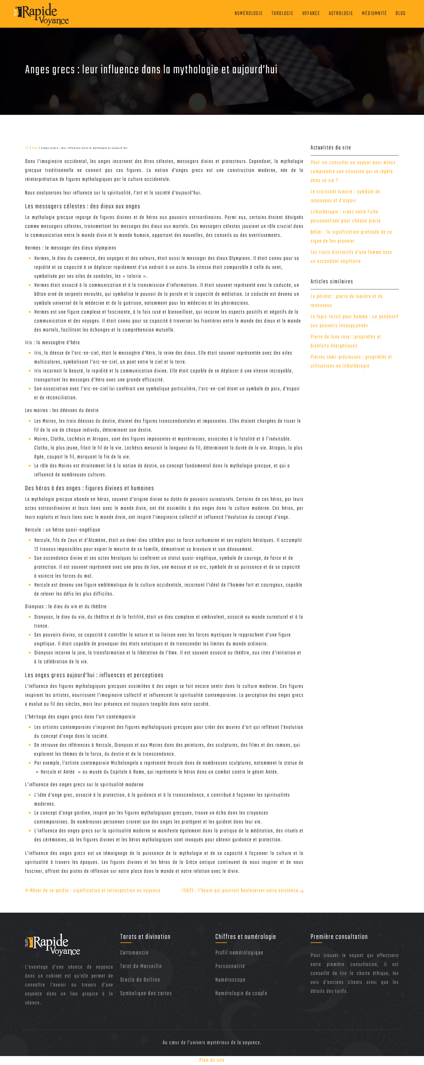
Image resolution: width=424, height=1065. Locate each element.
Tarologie (283, 14)
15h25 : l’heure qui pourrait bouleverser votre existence (240, 891)
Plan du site (212, 1060)
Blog (401, 14)
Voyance (311, 14)
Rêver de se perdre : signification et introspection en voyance (95, 891)
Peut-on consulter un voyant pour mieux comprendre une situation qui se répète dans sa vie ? (353, 172)
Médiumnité (374, 14)
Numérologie (249, 14)
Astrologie (341, 14)
